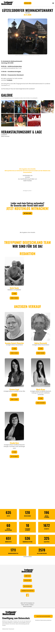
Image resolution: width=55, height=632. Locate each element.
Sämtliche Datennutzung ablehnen (43, 620)
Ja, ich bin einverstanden (43, 616)
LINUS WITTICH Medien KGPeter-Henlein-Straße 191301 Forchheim (27, 604)
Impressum (11, 629)
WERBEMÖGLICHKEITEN (27, 591)
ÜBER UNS (27, 576)
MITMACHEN (27, 3)
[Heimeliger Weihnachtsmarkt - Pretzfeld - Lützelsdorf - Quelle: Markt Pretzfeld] (20, 106)
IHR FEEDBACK (27, 586)
